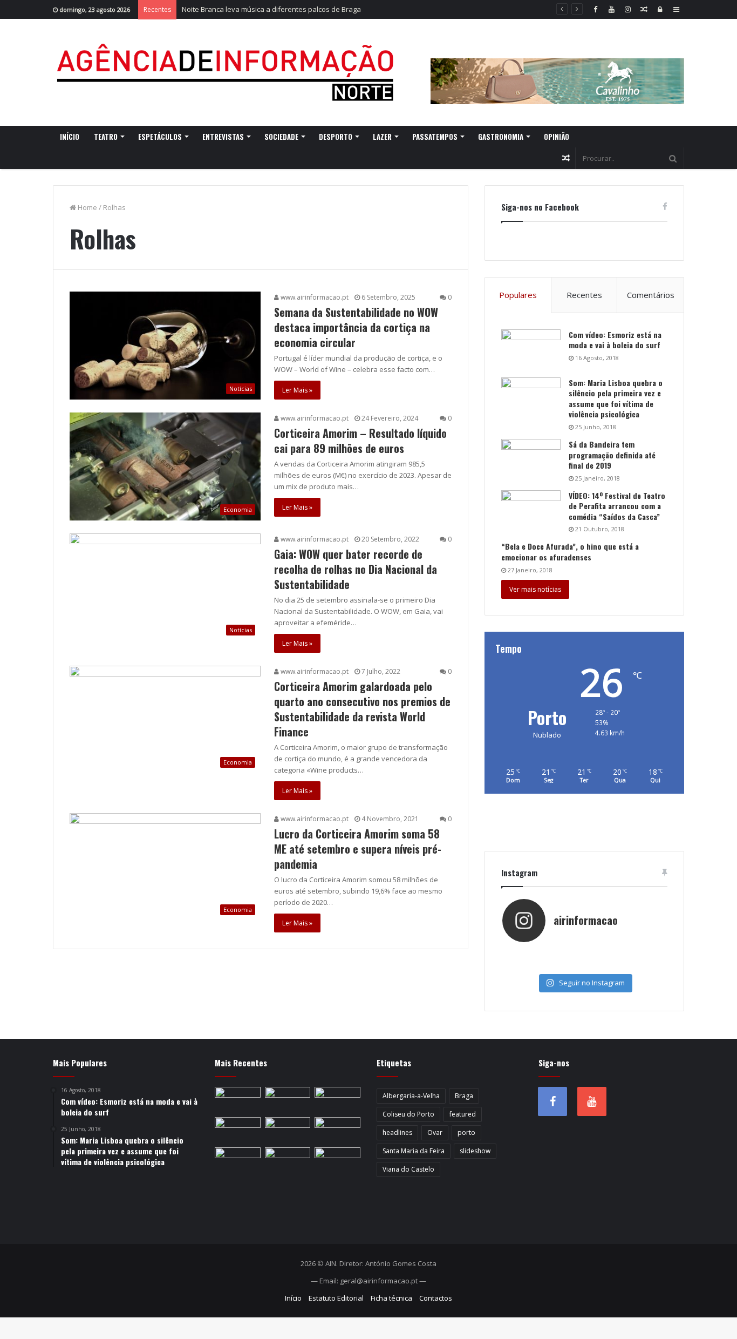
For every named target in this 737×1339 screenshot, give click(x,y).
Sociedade (281, 136)
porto (466, 1132)
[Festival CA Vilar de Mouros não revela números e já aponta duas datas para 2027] (288, 1100)
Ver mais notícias (535, 589)
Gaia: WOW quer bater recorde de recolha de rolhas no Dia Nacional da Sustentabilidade (355, 569)
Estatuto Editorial (336, 1298)
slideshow (475, 1150)
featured (462, 1114)
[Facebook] (595, 9)
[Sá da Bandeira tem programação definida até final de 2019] (531, 459)
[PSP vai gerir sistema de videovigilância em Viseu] (238, 1100)
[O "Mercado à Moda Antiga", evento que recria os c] (639, 965)
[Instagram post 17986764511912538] (639, 954)
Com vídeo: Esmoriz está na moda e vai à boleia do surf (615, 340)
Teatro (106, 136)
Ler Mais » (297, 390)
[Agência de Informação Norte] (228, 72)
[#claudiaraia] (584, 954)
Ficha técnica (391, 1298)
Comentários (650, 294)
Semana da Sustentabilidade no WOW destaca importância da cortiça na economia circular (356, 327)
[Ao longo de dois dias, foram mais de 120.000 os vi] (584, 965)
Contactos (435, 1298)
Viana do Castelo (408, 1169)
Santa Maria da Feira (414, 1150)
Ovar (434, 1132)
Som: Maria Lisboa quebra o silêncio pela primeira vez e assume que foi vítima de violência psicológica (616, 398)
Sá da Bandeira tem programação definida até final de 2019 (612, 454)
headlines (397, 1132)
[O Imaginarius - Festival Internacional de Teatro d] (529, 954)
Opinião (556, 136)
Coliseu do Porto (408, 1114)
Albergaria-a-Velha (411, 1095)
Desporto (335, 136)
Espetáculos (160, 136)
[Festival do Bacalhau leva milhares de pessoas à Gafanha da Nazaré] (337, 1160)
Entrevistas (223, 136)
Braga (464, 1095)
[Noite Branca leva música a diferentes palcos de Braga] (337, 1100)
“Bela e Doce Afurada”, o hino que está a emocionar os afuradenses (570, 551)
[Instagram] (627, 9)
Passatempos (435, 136)
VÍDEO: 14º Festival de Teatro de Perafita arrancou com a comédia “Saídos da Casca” (617, 506)
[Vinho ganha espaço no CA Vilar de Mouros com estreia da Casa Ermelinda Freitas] (337, 1130)
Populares (518, 294)
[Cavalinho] (557, 66)
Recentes (584, 294)
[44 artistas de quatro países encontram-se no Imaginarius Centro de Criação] (238, 1130)
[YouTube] (611, 9)
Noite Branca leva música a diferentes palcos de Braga (271, 9)
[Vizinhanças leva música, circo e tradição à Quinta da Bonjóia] (238, 1160)
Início (69, 136)
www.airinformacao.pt (314, 297)
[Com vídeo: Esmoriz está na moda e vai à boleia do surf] (531, 349)
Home (86, 207)
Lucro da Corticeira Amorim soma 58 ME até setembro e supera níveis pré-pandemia (357, 849)
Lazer (382, 136)
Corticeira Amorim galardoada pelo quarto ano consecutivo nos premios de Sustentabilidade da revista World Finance (362, 709)
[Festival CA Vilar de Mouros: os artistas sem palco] (288, 1130)
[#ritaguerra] (529, 965)
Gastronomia (500, 136)
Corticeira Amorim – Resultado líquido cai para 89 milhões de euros (360, 440)
